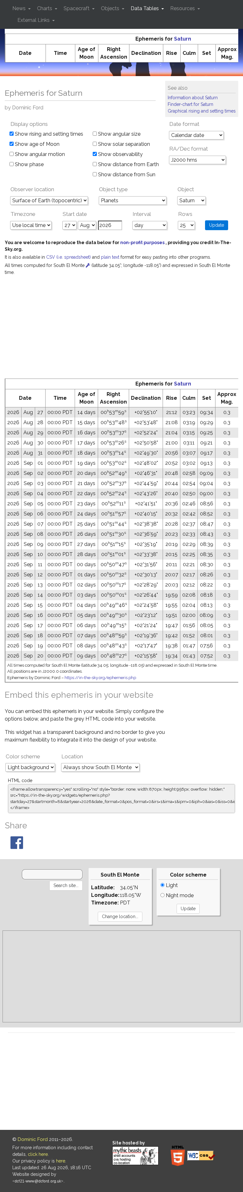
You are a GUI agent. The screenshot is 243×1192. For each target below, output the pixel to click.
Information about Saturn (193, 97)
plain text (111, 257)
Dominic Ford (33, 1139)
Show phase (29, 164)
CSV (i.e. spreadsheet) (69, 257)
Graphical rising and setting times (202, 110)
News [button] (19, 8)
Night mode (179, 895)
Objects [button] (111, 8)
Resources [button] (183, 8)
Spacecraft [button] (77, 8)
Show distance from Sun (126, 175)
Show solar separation (123, 144)
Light (171, 885)
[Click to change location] (88, 265)
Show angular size (118, 134)
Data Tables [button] (145, 8)
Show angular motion (39, 154)
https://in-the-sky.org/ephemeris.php (100, 677)
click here (38, 1154)
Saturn (182, 39)
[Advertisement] (121, 331)
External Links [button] (34, 20)
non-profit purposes (142, 242)
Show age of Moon (36, 144)
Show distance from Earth (128, 164)
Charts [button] (45, 8)
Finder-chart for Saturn (190, 104)
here (60, 1160)
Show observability (120, 154)
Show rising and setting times (48, 134)
